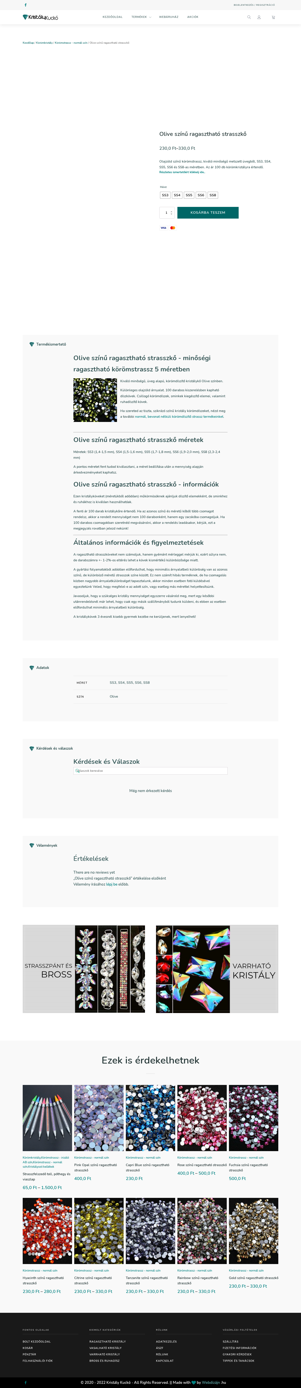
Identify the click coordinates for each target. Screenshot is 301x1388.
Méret (163, 187)
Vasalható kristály (105, 1348)
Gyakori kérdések (237, 1354)
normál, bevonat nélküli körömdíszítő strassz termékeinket (179, 416)
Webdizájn (211, 1382)
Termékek (139, 17)
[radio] (165, 195)
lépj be (111, 884)
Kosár (28, 1348)
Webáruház (168, 17)
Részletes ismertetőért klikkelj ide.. (182, 172)
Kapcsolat (165, 1361)
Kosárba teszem (208, 212)
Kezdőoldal (113, 17)
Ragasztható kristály (107, 1341)
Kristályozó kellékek (41, 1167)
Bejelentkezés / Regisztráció (254, 5)
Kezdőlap (28, 43)
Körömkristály (44, 43)
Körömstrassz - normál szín (71, 43)
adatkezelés (166, 1341)
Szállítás (230, 1341)
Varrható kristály (104, 1354)
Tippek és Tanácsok (239, 1361)
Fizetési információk (240, 1348)
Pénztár (29, 1354)
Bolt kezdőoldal (37, 1341)
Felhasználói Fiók (38, 1361)
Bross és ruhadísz (104, 1361)
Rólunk (162, 1354)
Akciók (193, 17)
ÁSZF (160, 1348)
